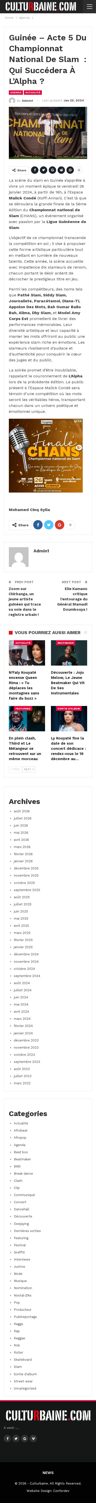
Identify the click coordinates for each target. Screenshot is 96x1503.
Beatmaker (66, 642)
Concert (20, 1202)
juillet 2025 (23, 904)
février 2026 (23, 854)
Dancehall (21, 1209)
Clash (18, 1181)
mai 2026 (21, 832)
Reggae (19, 1338)
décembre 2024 (26, 954)
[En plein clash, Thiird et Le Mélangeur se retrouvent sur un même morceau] (27, 718)
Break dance (23, 1173)
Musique (20, 1281)
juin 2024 (21, 997)
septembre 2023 (27, 1062)
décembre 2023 (26, 1040)
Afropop (20, 1137)
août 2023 (22, 1069)
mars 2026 (22, 847)
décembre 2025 (26, 868)
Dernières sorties (27, 1231)
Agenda (15, 92)
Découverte (23, 1216)
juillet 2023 (23, 1076)
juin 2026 (21, 825)
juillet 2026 (23, 818)
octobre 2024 (24, 969)
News (48, 1473)
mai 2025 (21, 918)
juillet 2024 (23, 990)
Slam (18, 1367)
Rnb (17, 1345)
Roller (18, 1352)
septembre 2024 (27, 976)
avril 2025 (21, 925)
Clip (17, 1188)
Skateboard (23, 1359)
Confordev (61, 1491)
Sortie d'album (69, 708)
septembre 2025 (27, 890)
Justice (19, 1266)
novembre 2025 (26, 875)
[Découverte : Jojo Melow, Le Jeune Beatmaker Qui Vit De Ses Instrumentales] (69, 653)
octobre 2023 (24, 1054)
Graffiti (19, 1252)
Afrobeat (21, 1130)
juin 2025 (21, 911)
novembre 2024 (26, 961)
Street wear (23, 1381)
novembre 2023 (26, 1047)
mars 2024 (22, 1019)
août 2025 (22, 897)
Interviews (22, 1259)
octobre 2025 (24, 883)
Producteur (23, 1309)
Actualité (32, 92)
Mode (18, 1274)
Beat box (21, 1152)
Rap (17, 1331)
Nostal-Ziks (23, 1295)
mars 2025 (22, 933)
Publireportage (25, 1317)
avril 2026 (21, 840)
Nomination (23, 1288)
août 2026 (22, 811)
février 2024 (23, 1026)
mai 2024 (21, 1004)
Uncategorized (25, 1388)
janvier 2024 (23, 1033)
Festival (20, 1245)
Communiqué (24, 1195)
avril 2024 (21, 1011)
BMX (17, 1166)
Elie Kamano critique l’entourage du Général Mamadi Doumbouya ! (72, 599)
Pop (17, 1302)
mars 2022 (22, 1083)
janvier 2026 (23, 861)
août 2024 (22, 983)
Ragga (18, 1324)
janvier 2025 (23, 947)
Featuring (23, 708)
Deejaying (21, 1224)
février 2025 (23, 940)
